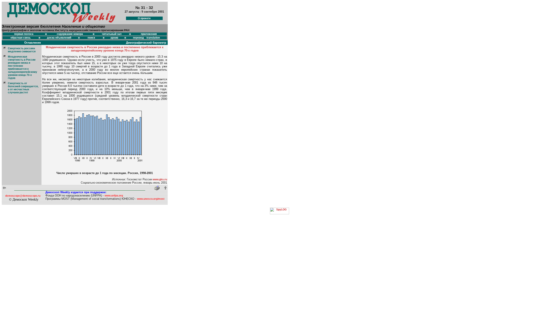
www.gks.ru (159, 179)
